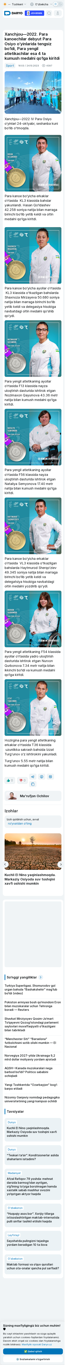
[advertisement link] (34, 13)
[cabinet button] (58, 13)
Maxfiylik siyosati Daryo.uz (37, 1344)
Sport (10, 65)
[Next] (60, 864)
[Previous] (5, 864)
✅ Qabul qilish (33, 1351)
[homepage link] (13, 13)
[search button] (49, 13)
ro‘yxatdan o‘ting (20, 823)
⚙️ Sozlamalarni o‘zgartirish (33, 1359)
